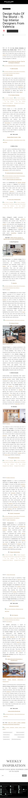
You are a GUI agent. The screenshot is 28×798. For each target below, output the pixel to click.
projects (7, 170)
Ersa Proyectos (9, 256)
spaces (20, 453)
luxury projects (21, 737)
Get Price (7, 611)
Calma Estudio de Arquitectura (14, 179)
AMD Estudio (14, 69)
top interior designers (16, 739)
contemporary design (8, 732)
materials (17, 404)
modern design (7, 739)
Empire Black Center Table (14, 137)
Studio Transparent (15, 513)
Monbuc (8, 424)
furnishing (7, 89)
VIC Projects (15, 615)
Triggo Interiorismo (15, 552)
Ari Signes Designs (14, 95)
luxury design (6, 737)
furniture (13, 493)
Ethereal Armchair (14, 606)
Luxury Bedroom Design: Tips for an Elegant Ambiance (16, 62)
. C (6, 173)
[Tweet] (11, 31)
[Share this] (8, 31)
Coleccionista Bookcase (14, 711)
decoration (7, 123)
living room (7, 455)
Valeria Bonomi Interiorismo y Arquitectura (14, 659)
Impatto (14, 283)
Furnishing (13, 233)
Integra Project (15, 323)
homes (5, 266)
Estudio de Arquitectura (16, 173)
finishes (21, 390)
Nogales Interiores (14, 458)
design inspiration (20, 732)
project (4, 224)
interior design (7, 379)
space (21, 92)
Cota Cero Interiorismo (15, 199)
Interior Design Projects (19, 734)
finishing (20, 87)
